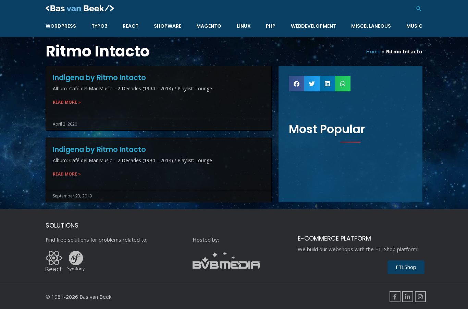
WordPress (61, 26)
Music (414, 26)
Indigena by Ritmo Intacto (99, 77)
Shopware (167, 26)
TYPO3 (99, 26)
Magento (208, 26)
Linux (244, 26)
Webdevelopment (313, 26)
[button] (419, 8)
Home (373, 51)
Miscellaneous (371, 26)
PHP (270, 26)
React (130, 26)
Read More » (67, 102)
